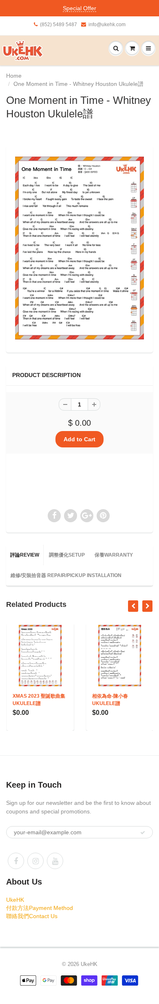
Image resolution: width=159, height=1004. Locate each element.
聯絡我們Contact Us (31, 916)
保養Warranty (114, 555)
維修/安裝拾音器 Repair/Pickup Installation (66, 575)
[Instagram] (35, 861)
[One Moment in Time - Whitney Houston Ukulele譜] (79, 248)
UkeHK (15, 899)
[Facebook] (16, 861)
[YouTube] (55, 861)
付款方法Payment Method (39, 908)
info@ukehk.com (107, 24)
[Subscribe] (143, 832)
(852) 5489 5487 (58, 24)
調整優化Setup (67, 555)
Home (14, 75)
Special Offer (79, 8)
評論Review (24, 555)
